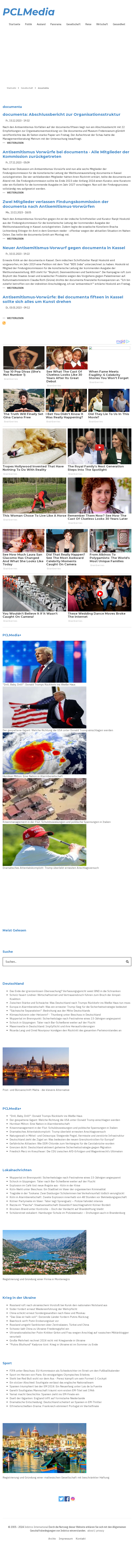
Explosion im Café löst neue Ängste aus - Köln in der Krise (45, 1185)
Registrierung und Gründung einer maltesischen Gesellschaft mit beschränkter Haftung (56, 1477)
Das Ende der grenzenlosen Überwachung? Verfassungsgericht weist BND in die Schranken (65, 991)
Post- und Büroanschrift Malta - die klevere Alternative (36, 1090)
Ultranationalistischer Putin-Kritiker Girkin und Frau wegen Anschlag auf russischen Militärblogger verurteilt (69, 1334)
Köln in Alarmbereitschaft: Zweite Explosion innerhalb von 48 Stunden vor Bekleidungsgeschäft (68, 1197)
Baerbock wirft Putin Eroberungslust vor (34, 1321)
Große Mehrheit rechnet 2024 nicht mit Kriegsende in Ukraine (47, 1340)
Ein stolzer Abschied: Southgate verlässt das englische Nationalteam (52, 1382)
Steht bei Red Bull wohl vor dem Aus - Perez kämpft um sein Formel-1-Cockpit (58, 1378)
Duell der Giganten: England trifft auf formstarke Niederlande (47, 1398)
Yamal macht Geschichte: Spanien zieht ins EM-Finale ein (44, 1394)
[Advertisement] (67, 54)
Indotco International (36, 1527)
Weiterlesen (15, 143)
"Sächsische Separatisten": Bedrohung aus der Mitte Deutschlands (50, 1010)
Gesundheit (119, 24)
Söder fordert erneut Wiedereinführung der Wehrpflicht (43, 1309)
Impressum (66, 1538)
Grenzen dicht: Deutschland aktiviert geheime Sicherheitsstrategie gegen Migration (60, 1147)
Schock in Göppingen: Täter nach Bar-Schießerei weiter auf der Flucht (52, 1022)
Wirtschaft (102, 24)
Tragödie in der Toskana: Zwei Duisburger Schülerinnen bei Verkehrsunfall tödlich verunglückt (67, 1193)
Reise (88, 24)
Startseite (14, 24)
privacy (100, 1530)
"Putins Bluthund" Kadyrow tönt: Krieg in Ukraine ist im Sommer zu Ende (54, 1344)
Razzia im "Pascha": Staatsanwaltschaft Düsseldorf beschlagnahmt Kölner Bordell (60, 1205)
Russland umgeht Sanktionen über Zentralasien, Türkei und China (49, 1324)
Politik (28, 24)
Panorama (55, 24)
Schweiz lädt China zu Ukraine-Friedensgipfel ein (39, 1328)
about (90, 1530)
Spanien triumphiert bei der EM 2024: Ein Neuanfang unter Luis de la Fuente (56, 1386)
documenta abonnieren (4, 323)
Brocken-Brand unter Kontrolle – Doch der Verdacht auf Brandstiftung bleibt (57, 1209)
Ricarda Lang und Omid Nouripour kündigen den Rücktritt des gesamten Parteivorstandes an (65, 1030)
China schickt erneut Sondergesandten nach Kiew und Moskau (47, 1313)
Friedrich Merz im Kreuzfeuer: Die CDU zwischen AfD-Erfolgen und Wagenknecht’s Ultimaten (66, 1151)
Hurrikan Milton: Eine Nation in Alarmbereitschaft (33, 776)
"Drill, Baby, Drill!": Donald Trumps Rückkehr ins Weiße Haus (39, 684)
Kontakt (81, 1538)
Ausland (41, 24)
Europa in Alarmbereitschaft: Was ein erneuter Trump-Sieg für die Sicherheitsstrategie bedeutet (68, 1006)
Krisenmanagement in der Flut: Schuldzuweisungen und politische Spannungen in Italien (57, 822)
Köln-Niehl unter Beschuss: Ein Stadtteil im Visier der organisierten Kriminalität (58, 1189)
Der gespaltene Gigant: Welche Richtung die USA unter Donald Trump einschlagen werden (58, 730)
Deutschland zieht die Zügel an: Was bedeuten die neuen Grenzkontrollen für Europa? (62, 1139)
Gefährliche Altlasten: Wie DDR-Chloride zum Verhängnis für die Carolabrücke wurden (62, 1143)
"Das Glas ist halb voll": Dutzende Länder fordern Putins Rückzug (49, 1317)
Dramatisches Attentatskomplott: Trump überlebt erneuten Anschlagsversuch (51, 867)
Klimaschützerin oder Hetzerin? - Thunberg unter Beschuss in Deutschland (55, 1014)
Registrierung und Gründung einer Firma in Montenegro (36, 1279)
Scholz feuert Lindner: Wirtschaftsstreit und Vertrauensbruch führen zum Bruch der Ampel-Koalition (65, 997)
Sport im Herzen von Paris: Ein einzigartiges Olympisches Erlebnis (50, 1374)
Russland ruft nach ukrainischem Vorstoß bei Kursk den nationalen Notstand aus (58, 1305)
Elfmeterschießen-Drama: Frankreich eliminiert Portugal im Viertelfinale (54, 1406)
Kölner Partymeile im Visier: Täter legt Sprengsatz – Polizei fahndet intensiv (56, 1201)
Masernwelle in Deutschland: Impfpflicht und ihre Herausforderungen (52, 1026)
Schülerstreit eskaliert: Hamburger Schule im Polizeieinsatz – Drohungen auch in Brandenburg (67, 1212)
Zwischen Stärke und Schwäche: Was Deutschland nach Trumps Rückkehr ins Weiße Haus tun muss (70, 1002)
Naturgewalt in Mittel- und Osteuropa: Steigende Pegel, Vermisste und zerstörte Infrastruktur (67, 1135)
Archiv (52, 1538)
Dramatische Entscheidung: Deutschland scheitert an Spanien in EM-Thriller (56, 1402)
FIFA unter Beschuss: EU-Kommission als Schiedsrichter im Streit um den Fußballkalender (65, 1370)
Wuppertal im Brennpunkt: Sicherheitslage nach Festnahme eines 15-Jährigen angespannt (65, 1018)
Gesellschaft (73, 24)
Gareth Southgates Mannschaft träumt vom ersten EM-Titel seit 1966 (52, 1390)
